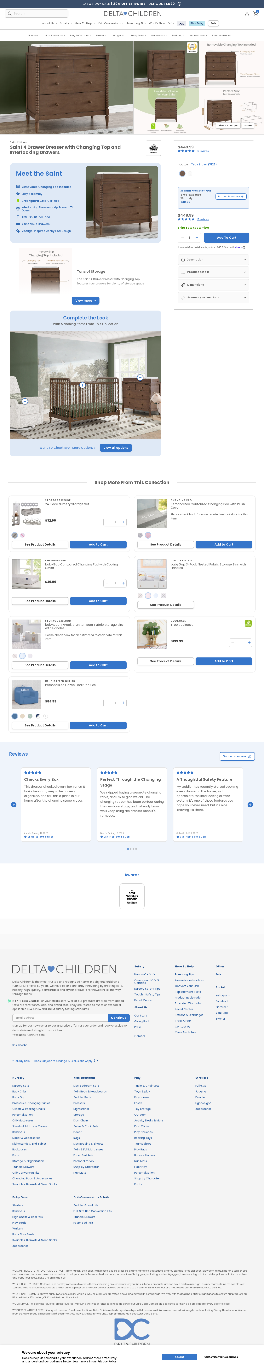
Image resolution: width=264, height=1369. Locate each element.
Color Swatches (185, 1032)
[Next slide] (250, 804)
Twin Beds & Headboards (90, 1091)
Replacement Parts (188, 992)
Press (137, 1027)
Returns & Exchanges (189, 1015)
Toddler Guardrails (85, 1205)
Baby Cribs (19, 1091)
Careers (139, 1036)
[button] (186, 151)
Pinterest (222, 1007)
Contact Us (182, 1026)
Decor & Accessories (26, 1138)
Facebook (222, 1001)
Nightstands (81, 1109)
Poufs (138, 1184)
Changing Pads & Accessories (32, 1178)
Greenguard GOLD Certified (146, 981)
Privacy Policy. (107, 1361)
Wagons (118, 35)
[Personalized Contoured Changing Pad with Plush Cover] (152, 513)
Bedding (177, 35)
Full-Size (200, 1086)
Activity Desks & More (148, 1120)
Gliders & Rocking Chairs (28, 1109)
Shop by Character (86, 1167)
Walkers (17, 1228)
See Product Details (40, 544)
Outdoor (140, 1115)
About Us (48, 23)
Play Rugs (140, 1149)
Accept (179, 1357)
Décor (77, 1132)
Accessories (197, 35)
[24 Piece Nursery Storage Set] (26, 513)
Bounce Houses (144, 1155)
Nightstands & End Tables (29, 1144)
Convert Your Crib (187, 986)
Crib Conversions (109, 23)
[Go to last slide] (13, 804)
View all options (115, 447)
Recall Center (143, 1000)
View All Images (228, 125)
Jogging (200, 1091)
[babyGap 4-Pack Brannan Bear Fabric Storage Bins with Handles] (26, 634)
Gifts (171, 23)
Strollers (101, 35)
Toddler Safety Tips (147, 994)
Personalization (222, 35)
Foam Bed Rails (83, 1155)
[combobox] (36, 13)
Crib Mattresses (22, 1120)
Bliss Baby (197, 23)
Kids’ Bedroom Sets (86, 1086)
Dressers (79, 1103)
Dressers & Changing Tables (31, 1103)
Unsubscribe (19, 1045)
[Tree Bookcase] (152, 634)
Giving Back (142, 1021)
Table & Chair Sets (85, 1126)
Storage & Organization (28, 1161)
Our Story (140, 1015)
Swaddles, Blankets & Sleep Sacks (34, 1184)
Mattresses (158, 35)
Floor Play (140, 1167)
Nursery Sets (20, 1086)
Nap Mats (79, 1173)
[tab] (128, 849)
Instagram (223, 995)
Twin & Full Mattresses (88, 1149)
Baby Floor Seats (23, 1234)
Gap (181, 24)
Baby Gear (137, 35)
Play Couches (143, 1132)
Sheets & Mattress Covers (29, 1126)
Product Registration (188, 998)
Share (248, 125)
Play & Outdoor (79, 35)
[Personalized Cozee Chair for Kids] (26, 694)
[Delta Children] (71, 969)
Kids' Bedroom (54, 35)
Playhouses (141, 1097)
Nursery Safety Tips (147, 989)
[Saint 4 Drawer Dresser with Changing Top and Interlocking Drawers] (182, 173)
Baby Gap (18, 1097)
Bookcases (19, 1149)
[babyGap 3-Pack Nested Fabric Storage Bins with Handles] (152, 574)
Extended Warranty (188, 1003)
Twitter (220, 1019)
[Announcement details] (96, 1061)
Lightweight (203, 1103)
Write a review (234, 756)
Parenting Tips (136, 23)
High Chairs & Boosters (27, 1217)
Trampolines (142, 1144)
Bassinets (18, 1132)
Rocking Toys (143, 1138)
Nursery (33, 35)
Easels (138, 1103)
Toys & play (142, 1091)
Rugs (15, 1155)
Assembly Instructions (189, 980)
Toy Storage (142, 1109)
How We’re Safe (144, 974)
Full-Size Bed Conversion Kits (92, 1211)
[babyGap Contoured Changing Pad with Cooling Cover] (26, 574)
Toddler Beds (82, 1097)
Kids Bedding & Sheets (88, 1144)
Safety (64, 23)
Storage (78, 1115)
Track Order (183, 1021)
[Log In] (247, 13)
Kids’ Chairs (81, 1120)
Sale (213, 23)
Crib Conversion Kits (25, 1173)
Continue (118, 1018)
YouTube (222, 1013)
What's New (157, 23)
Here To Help (83, 23)
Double (200, 1097)
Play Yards (19, 1223)
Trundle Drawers (23, 1167)
